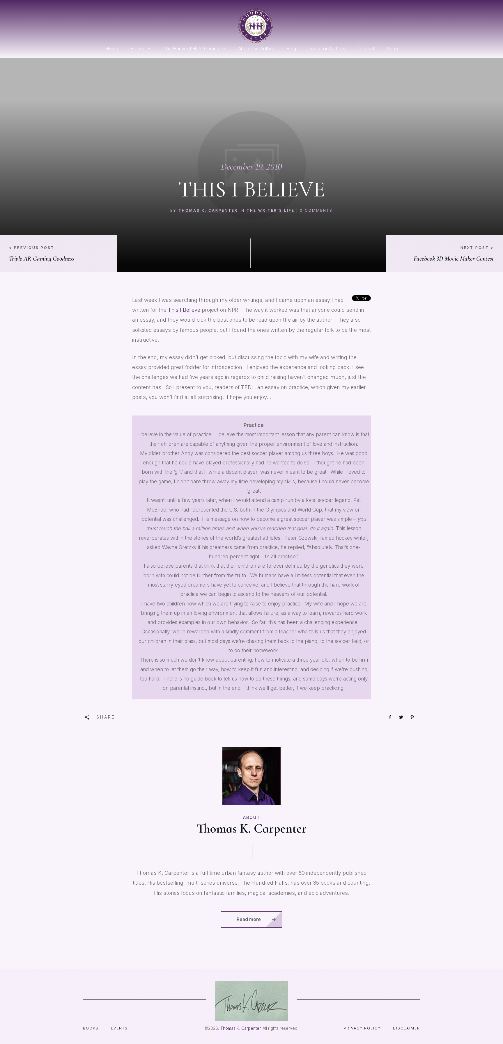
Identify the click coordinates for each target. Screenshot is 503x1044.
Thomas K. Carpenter (208, 210)
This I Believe (184, 310)
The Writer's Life (271, 210)
